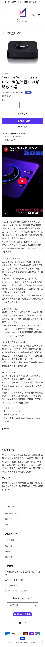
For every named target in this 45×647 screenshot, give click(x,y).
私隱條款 (8, 546)
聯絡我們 (8, 519)
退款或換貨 (9, 540)
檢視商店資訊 (10, 140)
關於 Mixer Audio (11, 513)
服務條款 (8, 551)
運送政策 (8, 557)
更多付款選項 (22, 127)
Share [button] (6, 429)
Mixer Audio (18, 642)
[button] (5, 15)
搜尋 (7, 524)
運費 (10, 96)
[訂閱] (35, 605)
